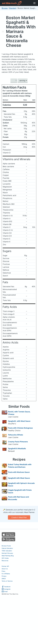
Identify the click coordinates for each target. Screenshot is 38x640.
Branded (12, 8)
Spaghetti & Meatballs (17, 448)
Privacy (4, 576)
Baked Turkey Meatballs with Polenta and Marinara (19, 465)
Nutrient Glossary (7, 553)
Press (3, 571)
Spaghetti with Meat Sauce (19, 478)
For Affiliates (6, 573)
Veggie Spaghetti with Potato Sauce (20, 491)
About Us (5, 569)
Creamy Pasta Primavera (18, 442)
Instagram (7, 589)
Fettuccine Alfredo (15, 435)
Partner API (5, 566)
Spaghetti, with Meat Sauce (19, 421)
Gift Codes (5, 558)
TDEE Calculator (7, 551)
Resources (5, 560)
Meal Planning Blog (8, 555)
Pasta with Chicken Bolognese (20, 428)
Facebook (7, 586)
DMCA (4, 578)
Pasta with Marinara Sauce (19, 472)
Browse (5, 8)
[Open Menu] (34, 2)
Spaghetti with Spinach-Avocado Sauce (21, 484)
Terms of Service (7, 581)
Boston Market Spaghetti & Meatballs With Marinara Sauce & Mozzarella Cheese (21, 31)
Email (5, 591)
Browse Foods (6, 546)
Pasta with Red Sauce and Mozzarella (18, 498)
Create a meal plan (19, 517)
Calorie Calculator (7, 548)
